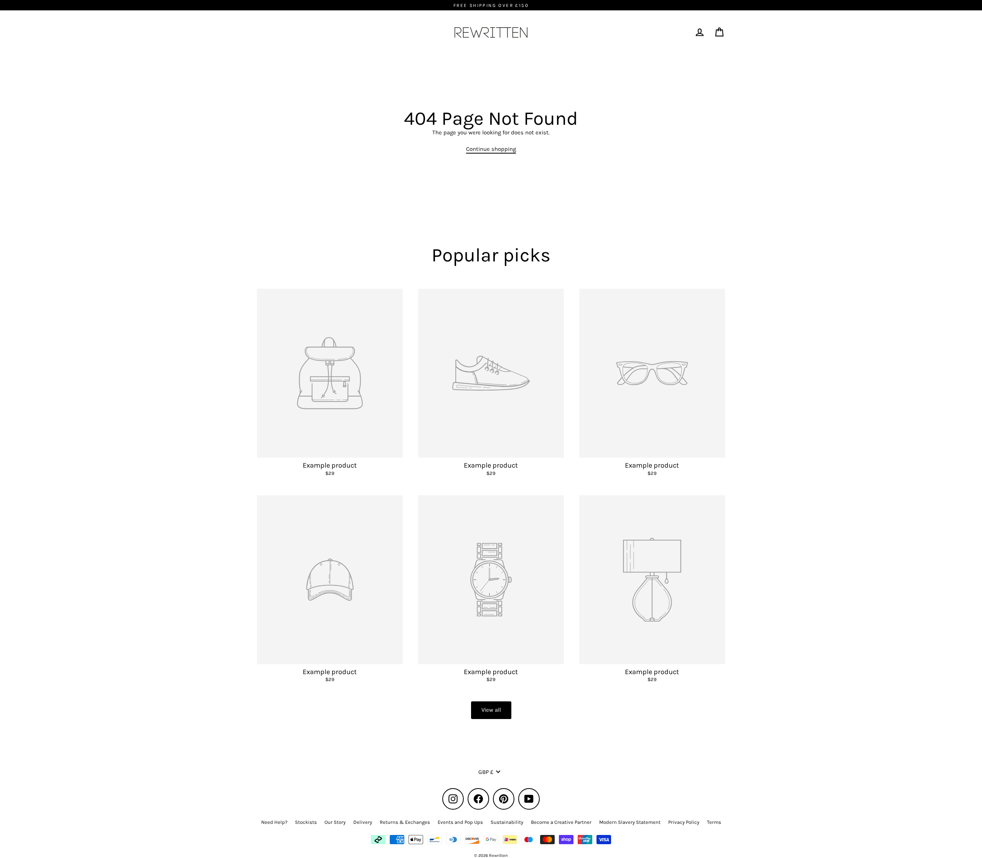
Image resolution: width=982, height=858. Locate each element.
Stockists (306, 822)
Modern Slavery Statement (630, 822)
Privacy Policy (683, 822)
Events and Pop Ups (460, 822)
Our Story (335, 822)
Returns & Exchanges (405, 822)
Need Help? (274, 822)
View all (491, 709)
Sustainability (507, 822)
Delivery (362, 822)
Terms (714, 822)
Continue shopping (491, 148)
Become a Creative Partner (561, 822)
